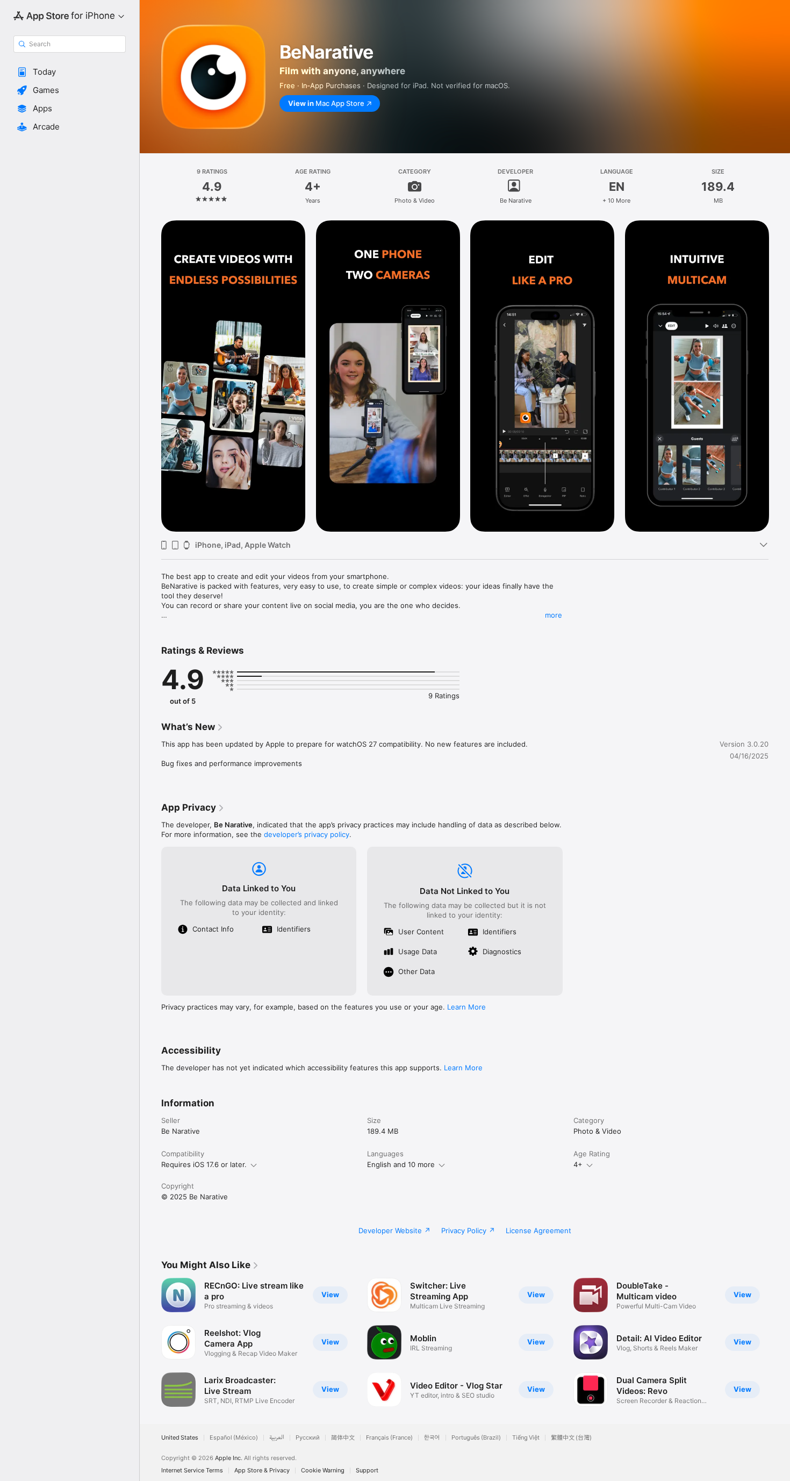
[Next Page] (779, 376)
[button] (69, 72)
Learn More (466, 1007)
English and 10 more (401, 1164)
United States (179, 1438)
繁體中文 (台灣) (571, 1438)
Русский (308, 1438)
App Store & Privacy (262, 1470)
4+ (578, 1164)
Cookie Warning (322, 1470)
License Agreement (538, 1230)
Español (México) (234, 1438)
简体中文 (343, 1438)
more (553, 615)
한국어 (432, 1438)
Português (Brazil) (476, 1438)
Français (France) (389, 1438)
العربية (276, 1438)
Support (367, 1470)
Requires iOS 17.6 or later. (204, 1164)
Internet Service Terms (192, 1470)
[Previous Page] (150, 376)
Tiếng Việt (526, 1438)
